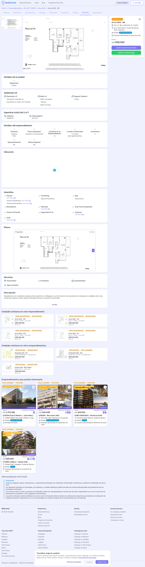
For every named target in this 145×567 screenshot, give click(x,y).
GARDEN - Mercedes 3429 (49, 415)
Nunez (4, 548)
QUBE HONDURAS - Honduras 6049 (88, 415)
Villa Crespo (6, 550)
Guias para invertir (116, 514)
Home (4, 8)
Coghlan (40, 542)
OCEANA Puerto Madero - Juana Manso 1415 (18, 416)
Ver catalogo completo (118, 512)
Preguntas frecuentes (45, 520)
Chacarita (41, 536)
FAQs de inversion (116, 517)
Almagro (4, 553)
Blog (43, 3)
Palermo (4, 534)
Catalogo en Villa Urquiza (82, 545)
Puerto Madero (43, 548)
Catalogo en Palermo (81, 534)
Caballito (5, 539)
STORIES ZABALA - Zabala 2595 (15, 462)
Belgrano (5, 536)
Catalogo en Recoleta (81, 542)
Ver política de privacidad (87, 557)
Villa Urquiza (6, 545)
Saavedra (41, 539)
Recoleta (5, 542)
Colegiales (41, 534)
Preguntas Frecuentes (55, 3)
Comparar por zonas (117, 520)
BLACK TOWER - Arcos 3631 (34, 8)
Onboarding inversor (81, 514)
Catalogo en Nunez (80, 548)
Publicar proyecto (44, 525)
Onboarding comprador (82, 512)
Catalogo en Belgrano (81, 536)
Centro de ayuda (43, 523)
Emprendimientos (25, 3)
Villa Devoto (42, 545)
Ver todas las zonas (8, 556)
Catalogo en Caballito (81, 539)
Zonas (37, 3)
